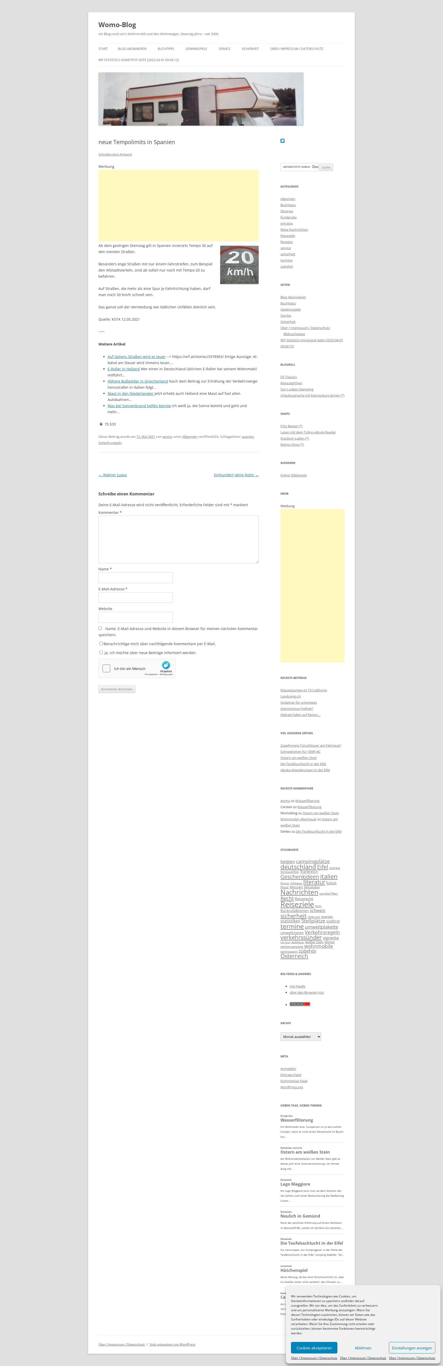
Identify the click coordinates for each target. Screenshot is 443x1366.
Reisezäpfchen (291, 383)
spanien (248, 436)
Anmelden (288, 1068)
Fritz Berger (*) (291, 426)
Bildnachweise (294, 334)
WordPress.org (291, 1087)
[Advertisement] (178, 205)
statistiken (290, 921)
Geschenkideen (299, 876)
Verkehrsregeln (110, 442)
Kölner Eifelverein (293, 475)
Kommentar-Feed (293, 1081)
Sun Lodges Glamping (297, 389)
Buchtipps (166, 49)
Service (224, 49)
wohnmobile (318, 946)
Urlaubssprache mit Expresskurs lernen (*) (312, 395)
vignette (331, 938)
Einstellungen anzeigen (412, 1347)
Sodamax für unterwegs (298, 702)
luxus (331, 883)
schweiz (317, 910)
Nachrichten (299, 892)
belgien (287, 861)
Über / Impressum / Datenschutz (314, 1358)
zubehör (286, 266)
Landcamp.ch (290, 696)
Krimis (284, 883)
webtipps (297, 942)
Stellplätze (313, 920)
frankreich (309, 871)
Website (105, 608)
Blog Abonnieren (132, 49)
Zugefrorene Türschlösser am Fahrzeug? (310, 745)
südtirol (333, 921)
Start (103, 49)
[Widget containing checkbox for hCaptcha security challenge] (137, 668)
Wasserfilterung (307, 800)
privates (286, 223)
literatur (314, 882)
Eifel (322, 867)
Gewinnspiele (196, 49)
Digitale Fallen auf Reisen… (300, 714)
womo (167, 436)
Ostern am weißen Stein (298, 757)
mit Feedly (298, 986)
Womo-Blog (117, 24)
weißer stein (314, 942)
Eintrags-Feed (290, 1074)
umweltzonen (292, 932)
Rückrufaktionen (294, 910)
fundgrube (288, 217)
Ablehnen (363, 1347)
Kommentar (110, 512)
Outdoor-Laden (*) (294, 438)
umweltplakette (321, 927)
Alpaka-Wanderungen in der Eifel (305, 770)
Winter (330, 942)
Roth (318, 906)
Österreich (294, 956)
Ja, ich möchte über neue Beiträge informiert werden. (150, 652)
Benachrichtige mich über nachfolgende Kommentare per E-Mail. (160, 643)
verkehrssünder (301, 937)
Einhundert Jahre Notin (236, 474)
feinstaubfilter (289, 872)
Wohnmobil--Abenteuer (298, 819)
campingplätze (313, 861)
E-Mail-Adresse (112, 589)
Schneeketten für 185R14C (300, 751)
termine (286, 260)
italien (329, 876)
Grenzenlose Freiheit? (296, 708)
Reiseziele (287, 235)
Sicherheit (250, 49)
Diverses (286, 211)
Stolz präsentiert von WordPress (172, 1344)
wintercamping (291, 946)
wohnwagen (289, 951)
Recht (287, 898)
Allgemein (189, 436)
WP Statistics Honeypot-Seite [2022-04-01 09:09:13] (138, 60)
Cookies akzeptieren (314, 1347)
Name (105, 569)
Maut (284, 887)
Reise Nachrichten (294, 229)
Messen (296, 887)
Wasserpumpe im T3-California (303, 690)
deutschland (298, 866)
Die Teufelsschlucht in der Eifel (303, 764)
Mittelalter (312, 887)
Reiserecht (304, 898)
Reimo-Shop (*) (292, 444)
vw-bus (285, 942)
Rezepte (286, 242)
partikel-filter (328, 893)
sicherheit (287, 254)
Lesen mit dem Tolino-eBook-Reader (308, 432)
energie (334, 868)
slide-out (314, 917)
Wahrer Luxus (112, 474)
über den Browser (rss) (307, 992)
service (285, 248)
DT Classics (288, 377)
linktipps (296, 883)
